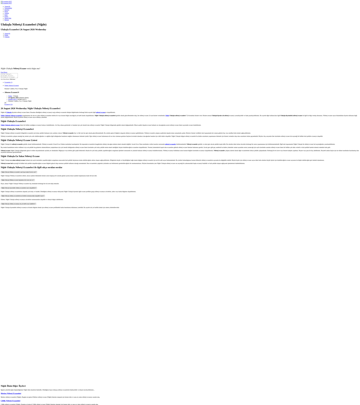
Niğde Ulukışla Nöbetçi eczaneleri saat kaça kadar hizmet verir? (19, 172)
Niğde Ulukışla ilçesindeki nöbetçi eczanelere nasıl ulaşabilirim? (19, 188)
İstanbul (6, 10)
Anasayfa (7, 6)
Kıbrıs (6, 16)
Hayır (5, 72)
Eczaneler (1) (8, 82)
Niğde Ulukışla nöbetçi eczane (10, 125)
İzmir (6, 15)
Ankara (6, 13)
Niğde (6, 35)
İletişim (6, 20)
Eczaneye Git (8, 104)
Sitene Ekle (7, 18)
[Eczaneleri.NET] (6, 1)
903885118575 (12, 99)
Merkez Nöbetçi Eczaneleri (11, 393)
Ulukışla (6, 37)
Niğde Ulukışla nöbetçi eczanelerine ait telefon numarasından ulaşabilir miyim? (23, 196)
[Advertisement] (180, 52)
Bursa (6, 11)
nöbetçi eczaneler (170, 144)
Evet (2, 72)
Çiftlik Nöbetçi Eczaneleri (10, 401)
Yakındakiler (8, 8)
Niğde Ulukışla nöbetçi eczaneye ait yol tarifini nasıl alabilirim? (18, 204)
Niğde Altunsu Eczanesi (11, 85)
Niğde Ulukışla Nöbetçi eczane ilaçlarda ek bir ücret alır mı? (18, 180)
